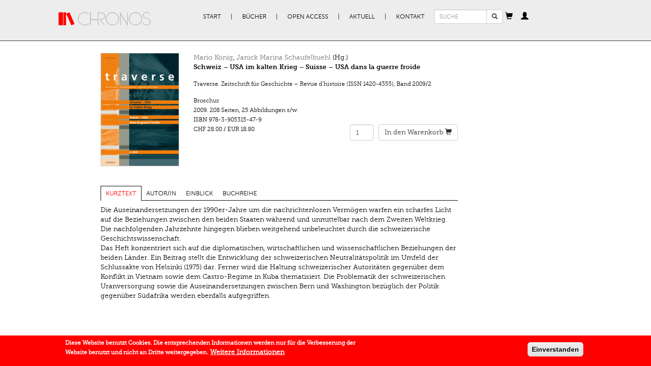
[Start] (105, 19)
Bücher (254, 16)
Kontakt (410, 16)
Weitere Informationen (247, 352)
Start (212, 16)
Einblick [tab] (199, 193)
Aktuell (362, 16)
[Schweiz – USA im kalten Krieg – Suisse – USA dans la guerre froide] (140, 109)
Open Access (307, 16)
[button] (509, 16)
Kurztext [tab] (121, 193)
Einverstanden (555, 349)
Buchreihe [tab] (240, 193)
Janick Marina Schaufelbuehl (283, 57)
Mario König (213, 57)
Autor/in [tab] (161, 193)
